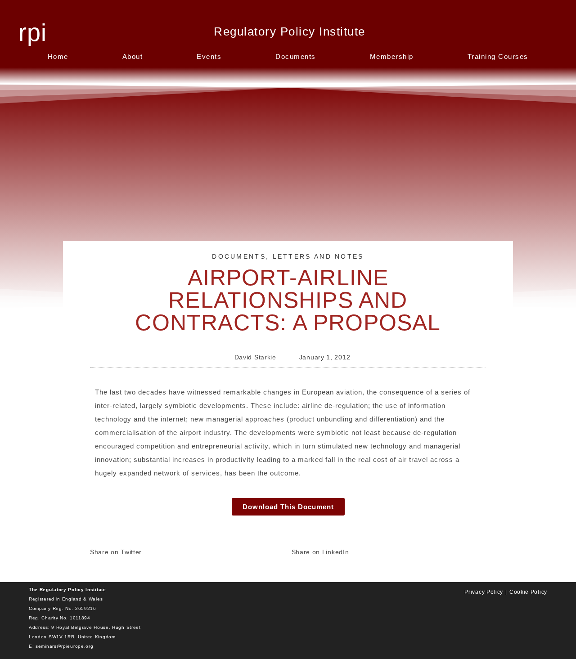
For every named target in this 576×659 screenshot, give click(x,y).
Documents (295, 56)
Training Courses (498, 56)
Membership (392, 56)
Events (209, 56)
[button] (187, 548)
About (132, 56)
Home (58, 56)
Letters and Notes (318, 256)
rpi (32, 32)
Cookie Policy (528, 592)
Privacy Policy (483, 592)
